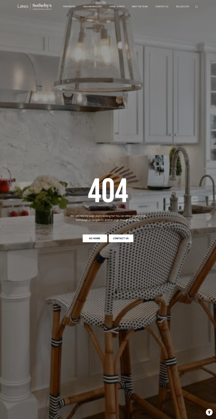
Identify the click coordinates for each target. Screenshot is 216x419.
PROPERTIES (69, 6)
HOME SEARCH (117, 6)
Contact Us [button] (121, 238)
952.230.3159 (182, 6)
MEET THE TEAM (140, 6)
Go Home (95, 238)
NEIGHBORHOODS (92, 6)
